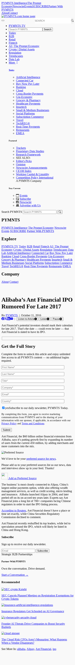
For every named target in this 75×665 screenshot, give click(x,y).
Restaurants (22, 129)
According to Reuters (13, 510)
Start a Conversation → (14, 574)
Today (12, 32)
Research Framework (28, 154)
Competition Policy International (34, 177)
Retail (12, 39)
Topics (11, 70)
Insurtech (21, 106)
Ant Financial (43, 649)
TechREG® (23, 123)
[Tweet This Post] (5, 318)
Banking (21, 87)
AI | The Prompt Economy (24, 46)
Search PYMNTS (11, 211)
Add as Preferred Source (22, 478)
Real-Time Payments (28, 126)
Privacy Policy (9, 423)
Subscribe (25, 198)
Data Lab (14, 59)
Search (47, 29)
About (5, 12)
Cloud (19, 90)
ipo (54, 649)
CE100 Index (23, 171)
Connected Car (24, 80)
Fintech (13, 42)
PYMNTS (12, 315)
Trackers (21, 147)
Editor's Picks (24, 161)
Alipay (30, 649)
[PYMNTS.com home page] (18, 16)
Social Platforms (25, 113)
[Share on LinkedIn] (8, 318)
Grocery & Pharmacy (28, 100)
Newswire (18, 6)
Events (28, 6)
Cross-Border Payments (29, 93)
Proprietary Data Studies (30, 151)
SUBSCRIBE (40, 6)
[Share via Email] (11, 318)
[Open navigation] (2, 20)
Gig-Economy (24, 97)
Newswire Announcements (31, 167)
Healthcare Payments (28, 103)
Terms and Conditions (33, 423)
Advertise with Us (30, 205)
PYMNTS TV (17, 25)
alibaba (21, 649)
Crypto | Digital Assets (22, 49)
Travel (19, 120)
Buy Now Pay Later (27, 83)
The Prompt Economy (41, 227)
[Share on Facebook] (2, 318)
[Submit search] (59, 212)
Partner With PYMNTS (40, 231)
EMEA (20, 133)
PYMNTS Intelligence (14, 3)
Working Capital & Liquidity (32, 174)
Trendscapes (16, 56)
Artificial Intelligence (28, 77)
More (12, 62)
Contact (13, 12)
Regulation (15, 52)
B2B (11, 36)
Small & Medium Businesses (32, 110)
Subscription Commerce (30, 116)
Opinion (20, 164)
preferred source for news (41, 458)
